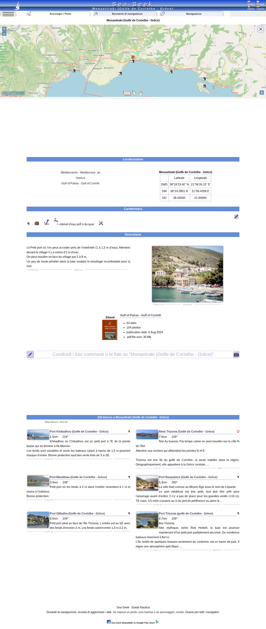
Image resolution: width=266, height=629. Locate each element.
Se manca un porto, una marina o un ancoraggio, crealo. (149, 612)
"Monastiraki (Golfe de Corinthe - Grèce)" (133, 354)
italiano (251, 9)
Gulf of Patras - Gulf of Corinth (80, 183)
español (261, 9)
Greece (80, 177)
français (260, 4)
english (251, 4)
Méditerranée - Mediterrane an (80, 172)
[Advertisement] (133, 126)
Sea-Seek (133, 4)
